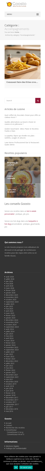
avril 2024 (9, 338)
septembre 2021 (12, 377)
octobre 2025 (11, 299)
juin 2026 (9, 281)
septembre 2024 (12, 327)
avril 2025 (9, 311)
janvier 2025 (10, 318)
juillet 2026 (10, 279)
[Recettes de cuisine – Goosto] (23, 4)
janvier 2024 (10, 345)
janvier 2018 (10, 395)
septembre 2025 (12, 302)
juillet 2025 (10, 304)
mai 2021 (9, 379)
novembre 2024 (12, 322)
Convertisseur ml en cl (15, 434)
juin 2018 (9, 388)
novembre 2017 (12, 400)
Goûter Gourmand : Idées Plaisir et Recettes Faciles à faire (22, 130)
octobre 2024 (11, 324)
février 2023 (10, 359)
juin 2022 (9, 365)
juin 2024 (9, 334)
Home (17, 32)
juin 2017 (9, 406)
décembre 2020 (12, 381)
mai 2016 (9, 411)
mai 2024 (9, 336)
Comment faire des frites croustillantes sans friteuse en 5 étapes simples (22, 82)
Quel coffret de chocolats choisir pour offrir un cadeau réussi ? (22, 116)
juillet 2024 (10, 331)
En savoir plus (26, 467)
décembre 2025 (12, 295)
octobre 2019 (11, 384)
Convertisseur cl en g (15, 432)
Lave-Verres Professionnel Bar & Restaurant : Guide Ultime (22, 143)
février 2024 (10, 343)
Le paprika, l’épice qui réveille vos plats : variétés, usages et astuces (20, 136)
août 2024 (10, 329)
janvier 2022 (10, 372)
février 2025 (10, 315)
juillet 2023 (10, 352)
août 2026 (10, 277)
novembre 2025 (12, 297)
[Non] (42, 462)
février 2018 (10, 393)
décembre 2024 (12, 320)
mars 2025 (10, 313)
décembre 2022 (12, 361)
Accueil (8, 423)
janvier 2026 (10, 293)
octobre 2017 (11, 402)
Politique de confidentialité (16, 448)
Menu (9, 14)
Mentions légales (12, 446)
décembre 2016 (12, 409)
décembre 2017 (12, 397)
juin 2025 (9, 306)
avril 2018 (9, 391)
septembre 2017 (12, 404)
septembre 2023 (12, 350)
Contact (9, 425)
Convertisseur (11, 430)
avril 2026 (9, 286)
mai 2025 (9, 308)
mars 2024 (10, 340)
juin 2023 (9, 354)
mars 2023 (10, 356)
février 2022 (10, 370)
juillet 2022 (10, 363)
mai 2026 (9, 283)
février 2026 (10, 290)
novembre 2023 (12, 347)
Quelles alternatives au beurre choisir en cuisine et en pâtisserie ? (20, 123)
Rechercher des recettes (15, 427)
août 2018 (10, 386)
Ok (16, 467)
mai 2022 (9, 368)
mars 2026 (10, 288)
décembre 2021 (12, 375)
